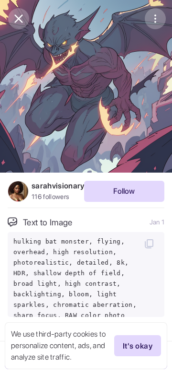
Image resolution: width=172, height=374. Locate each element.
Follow (124, 191)
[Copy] (149, 243)
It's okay (137, 346)
